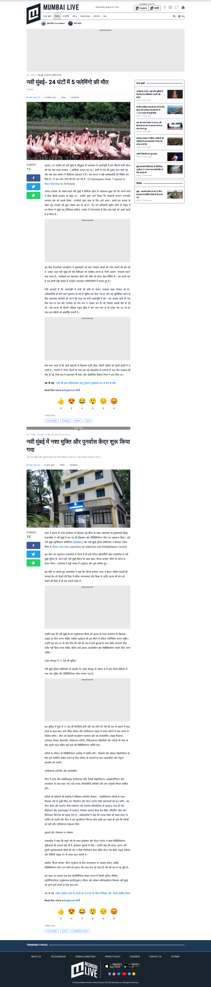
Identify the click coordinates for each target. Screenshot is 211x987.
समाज (74, 16)
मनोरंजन (96, 16)
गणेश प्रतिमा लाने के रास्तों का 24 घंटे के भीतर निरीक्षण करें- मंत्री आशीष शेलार (93, 893)
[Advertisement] (105, 52)
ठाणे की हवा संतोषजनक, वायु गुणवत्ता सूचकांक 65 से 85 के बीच (86, 383)
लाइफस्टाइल (85, 16)
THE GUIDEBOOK (58, 956)
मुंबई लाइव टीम (35, 97)
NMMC (78, 542)
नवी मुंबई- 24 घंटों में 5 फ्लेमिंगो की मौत (49, 75)
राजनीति (66, 16)
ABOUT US (36, 956)
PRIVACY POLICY (112, 956)
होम (28, 75)
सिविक (57, 16)
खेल (105, 16)
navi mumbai (52, 421)
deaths (78, 421)
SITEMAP (175, 956)
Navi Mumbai (52, 183)
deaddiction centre (80, 931)
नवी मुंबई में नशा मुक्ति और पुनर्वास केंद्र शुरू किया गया (54, 435)
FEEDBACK (135, 956)
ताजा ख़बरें (47, 16)
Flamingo (65, 421)
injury (88, 421)
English (68, 390)
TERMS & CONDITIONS (85, 956)
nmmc (64, 931)
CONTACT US (155, 956)
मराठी (77, 390)
